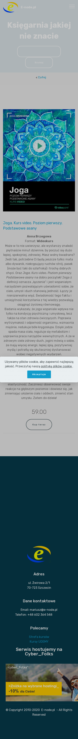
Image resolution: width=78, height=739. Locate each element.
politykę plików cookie (57, 366)
